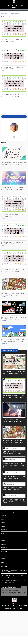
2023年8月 (4, 533)
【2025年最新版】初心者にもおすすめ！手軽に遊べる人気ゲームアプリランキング (13, 163)
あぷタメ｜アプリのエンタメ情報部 (14, 6)
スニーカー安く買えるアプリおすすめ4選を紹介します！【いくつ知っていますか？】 (13, 318)
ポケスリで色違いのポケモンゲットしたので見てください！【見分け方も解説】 (14, 95)
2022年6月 (4, 562)
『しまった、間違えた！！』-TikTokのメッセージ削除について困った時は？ (14, 420)
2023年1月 (4, 540)
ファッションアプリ (13, 10)
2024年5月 (4, 519)
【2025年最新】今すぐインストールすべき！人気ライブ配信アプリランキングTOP (13, 188)
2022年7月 (4, 558)
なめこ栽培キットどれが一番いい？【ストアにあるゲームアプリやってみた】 (14, 294)
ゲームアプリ (4, 10)
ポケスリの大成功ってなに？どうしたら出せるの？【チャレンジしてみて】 (14, 40)
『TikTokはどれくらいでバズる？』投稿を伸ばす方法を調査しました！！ (14, 477)
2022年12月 (4, 544)
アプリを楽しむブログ (14, 603)
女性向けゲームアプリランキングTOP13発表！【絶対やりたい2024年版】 (14, 453)
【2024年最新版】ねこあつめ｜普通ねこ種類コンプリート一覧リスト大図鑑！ (14, 372)
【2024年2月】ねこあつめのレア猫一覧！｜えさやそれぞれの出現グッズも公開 (13, 465)
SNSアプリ (22, 10)
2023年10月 (4, 530)
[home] (14, 137)
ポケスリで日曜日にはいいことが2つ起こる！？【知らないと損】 (12, 68)
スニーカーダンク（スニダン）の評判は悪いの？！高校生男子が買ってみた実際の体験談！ (13, 501)
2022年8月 (4, 555)
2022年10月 (4, 551)
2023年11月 (4, 526)
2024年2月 (4, 522)
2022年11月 (4, 548)
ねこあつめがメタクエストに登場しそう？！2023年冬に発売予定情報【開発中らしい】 (13, 341)
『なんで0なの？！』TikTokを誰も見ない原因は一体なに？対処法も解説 (14, 488)
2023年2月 (4, 537)
